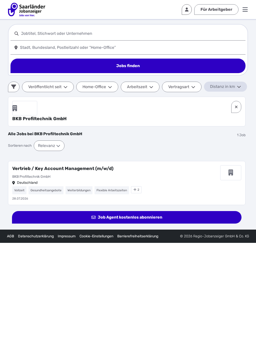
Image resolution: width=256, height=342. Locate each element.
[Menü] (245, 9)
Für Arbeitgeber (216, 9)
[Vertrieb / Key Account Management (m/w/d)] (126, 183)
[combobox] (132, 33)
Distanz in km (222, 86)
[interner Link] (26, 9)
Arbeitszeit (137, 86)
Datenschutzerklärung (36, 236)
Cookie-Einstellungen (96, 236)
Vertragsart (178, 86)
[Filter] (14, 87)
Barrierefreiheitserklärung (137, 236)
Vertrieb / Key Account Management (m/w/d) (63, 168)
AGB (10, 236)
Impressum (67, 236)
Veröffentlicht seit (45, 86)
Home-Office (94, 86)
